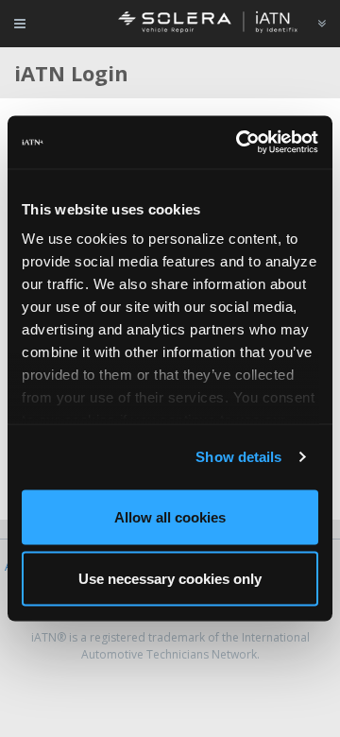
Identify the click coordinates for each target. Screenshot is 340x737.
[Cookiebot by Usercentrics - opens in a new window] (240, 142)
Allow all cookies (170, 516)
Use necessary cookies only (170, 579)
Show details (238, 457)
